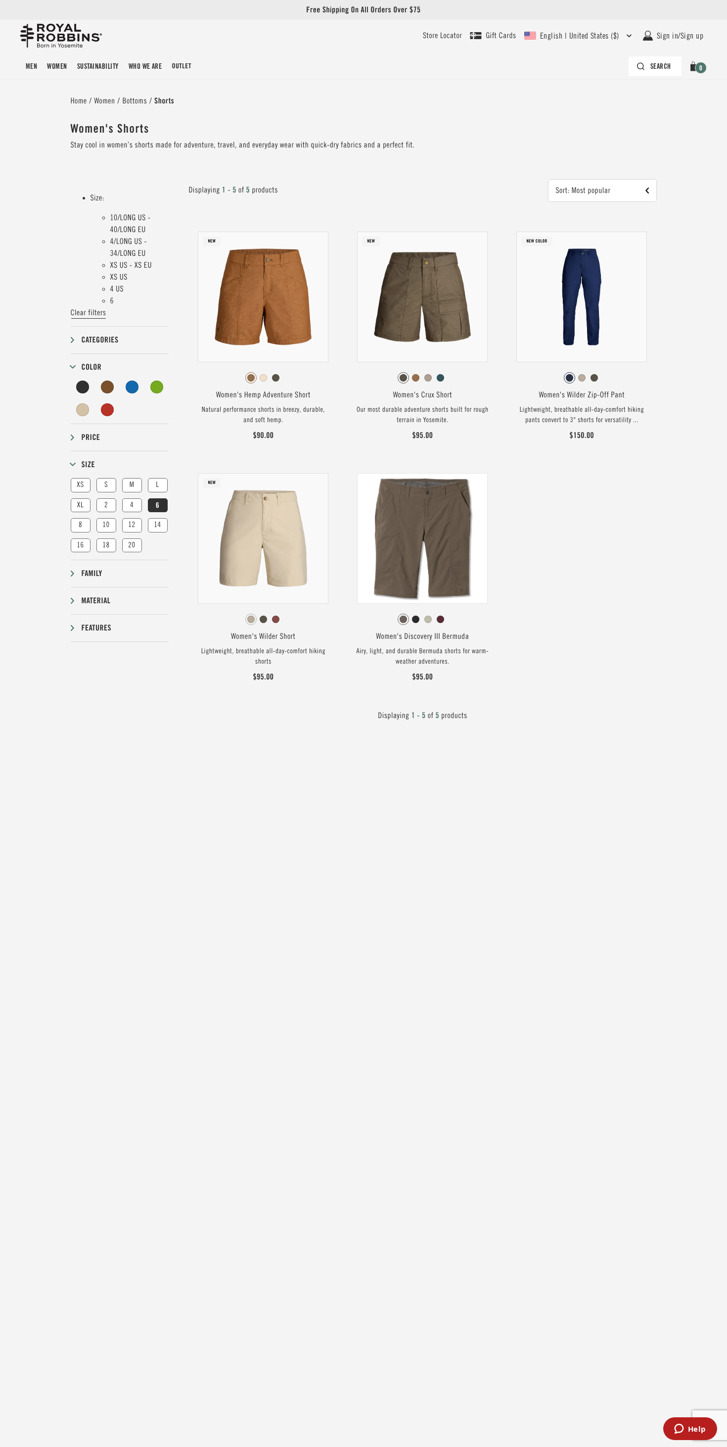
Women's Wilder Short (263, 636)
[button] (695, 66)
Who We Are (145, 66)
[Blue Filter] (132, 387)
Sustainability (98, 66)
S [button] (106, 485)
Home (79, 100)
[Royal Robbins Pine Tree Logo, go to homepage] (61, 36)
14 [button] (157, 525)
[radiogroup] (263, 378)
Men (31, 66)
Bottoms (135, 100)
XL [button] (80, 505)
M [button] (132, 485)
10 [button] (105, 525)
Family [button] (92, 573)
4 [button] (132, 505)
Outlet (181, 66)
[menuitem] (31, 66)
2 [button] (106, 505)
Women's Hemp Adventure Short (263, 394)
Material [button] (96, 600)
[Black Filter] (83, 387)
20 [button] (131, 545)
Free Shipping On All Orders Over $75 (363, 9)
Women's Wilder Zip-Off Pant (582, 394)
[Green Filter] (156, 387)
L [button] (157, 485)
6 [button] (157, 505)
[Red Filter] (107, 409)
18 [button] (105, 545)
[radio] (251, 378)
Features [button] (97, 627)
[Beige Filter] (83, 409)
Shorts (164, 100)
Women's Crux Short (422, 394)
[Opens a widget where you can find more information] (690, 1429)
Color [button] (92, 367)
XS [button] (80, 485)
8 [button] (80, 525)
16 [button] (80, 545)
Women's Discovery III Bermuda (422, 636)
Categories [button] (100, 339)
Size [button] (88, 464)
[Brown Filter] (107, 387)
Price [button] (91, 437)
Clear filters (88, 312)
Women (57, 66)
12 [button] (131, 525)
